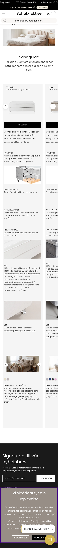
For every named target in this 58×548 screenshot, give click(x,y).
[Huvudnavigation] (3, 14)
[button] (29, 7)
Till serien (22, 125)
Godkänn (39, 538)
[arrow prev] (5, 106)
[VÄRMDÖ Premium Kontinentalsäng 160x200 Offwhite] (23, 118)
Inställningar (20, 538)
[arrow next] (53, 106)
